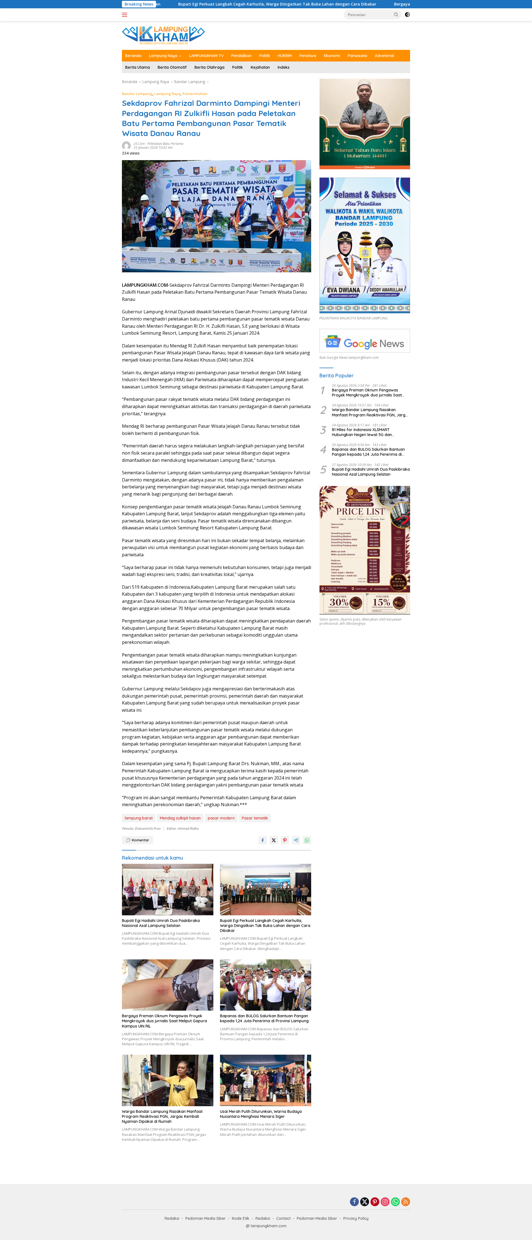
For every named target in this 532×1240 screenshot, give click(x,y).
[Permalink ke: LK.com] (126, 145)
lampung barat (139, 818)
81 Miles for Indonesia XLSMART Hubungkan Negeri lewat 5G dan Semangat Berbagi (362, 432)
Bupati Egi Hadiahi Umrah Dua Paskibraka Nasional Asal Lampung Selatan (161, 923)
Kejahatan (260, 67)
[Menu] (125, 14)
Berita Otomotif (172, 67)
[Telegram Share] (296, 840)
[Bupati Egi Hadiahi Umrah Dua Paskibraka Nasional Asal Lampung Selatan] (167, 889)
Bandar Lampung (137, 93)
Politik (264, 55)
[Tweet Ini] (274, 840)
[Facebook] (354, 1202)
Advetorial (384, 55)
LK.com (139, 143)
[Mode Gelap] (407, 14)
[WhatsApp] (395, 1202)
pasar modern (221, 818)
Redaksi (172, 1218)
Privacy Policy (356, 1218)
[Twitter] (364, 1202)
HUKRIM (285, 55)
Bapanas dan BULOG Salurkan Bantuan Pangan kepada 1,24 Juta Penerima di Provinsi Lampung (264, 1018)
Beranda (133, 55)
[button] (396, 14)
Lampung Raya (163, 55)
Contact (283, 1218)
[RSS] (405, 1202)
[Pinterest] (374, 1202)
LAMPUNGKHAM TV (206, 55)
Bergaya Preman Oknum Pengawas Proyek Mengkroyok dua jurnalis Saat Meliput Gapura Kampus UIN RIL (164, 1020)
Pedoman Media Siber (205, 1218)
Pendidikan (241, 55)
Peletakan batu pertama (165, 143)
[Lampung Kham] (163, 35)
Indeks (284, 67)
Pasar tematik (255, 818)
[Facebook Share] (263, 840)
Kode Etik (240, 1218)
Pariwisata (357, 55)
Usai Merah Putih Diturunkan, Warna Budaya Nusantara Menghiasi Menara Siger (261, 1114)
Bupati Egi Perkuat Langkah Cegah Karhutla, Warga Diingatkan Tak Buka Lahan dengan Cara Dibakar (211, 4)
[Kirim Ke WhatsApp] (307, 840)
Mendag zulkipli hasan (180, 818)
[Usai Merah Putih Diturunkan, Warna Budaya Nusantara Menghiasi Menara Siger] (265, 1080)
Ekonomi (332, 55)
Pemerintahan (195, 93)
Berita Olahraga (209, 67)
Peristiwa (308, 55)
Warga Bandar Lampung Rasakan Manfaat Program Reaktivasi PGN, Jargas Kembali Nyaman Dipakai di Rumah (162, 1116)
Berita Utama (137, 67)
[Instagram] (385, 1202)
